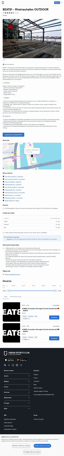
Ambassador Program (10, 429)
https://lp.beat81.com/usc (12, 274)
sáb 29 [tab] (43, 285)
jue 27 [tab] (23, 285)
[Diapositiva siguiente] (60, 60)
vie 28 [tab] (33, 285)
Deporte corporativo (10, 419)
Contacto (36, 381)
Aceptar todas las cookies (42, 445)
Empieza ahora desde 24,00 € (13, 135)
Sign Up (57, 2)
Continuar (54, 317)
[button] (17, 376)
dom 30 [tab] (54, 285)
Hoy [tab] (4, 285)
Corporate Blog (8, 426)
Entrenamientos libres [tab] (15, 296)
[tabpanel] (32, 322)
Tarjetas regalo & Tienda (41, 391)
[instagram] (13, 365)
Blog (35, 384)
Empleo (36, 374)
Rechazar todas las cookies (21, 445)
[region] (32, 445)
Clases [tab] (5, 296)
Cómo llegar (29, 152)
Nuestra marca (38, 388)
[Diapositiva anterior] (58, 60)
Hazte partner (8, 422)
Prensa (36, 378)
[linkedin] (17, 365)
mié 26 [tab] (13, 285)
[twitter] (9, 365)
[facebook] (5, 365)
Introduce (9, 239)
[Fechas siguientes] (60, 286)
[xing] (21, 365)
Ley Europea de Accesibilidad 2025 (44, 394)
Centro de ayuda (38, 419)
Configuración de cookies (32, 452)
